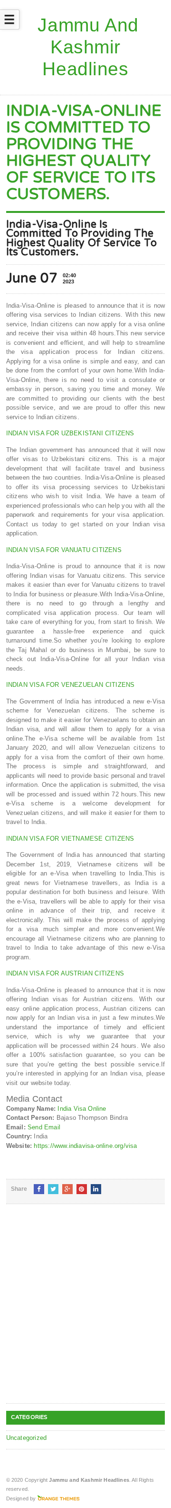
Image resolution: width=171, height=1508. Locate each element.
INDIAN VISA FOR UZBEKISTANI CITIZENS (70, 433)
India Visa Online (81, 1108)
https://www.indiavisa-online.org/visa (85, 1145)
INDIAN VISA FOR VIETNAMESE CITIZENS (70, 838)
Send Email (44, 1127)
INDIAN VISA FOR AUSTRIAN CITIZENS (65, 973)
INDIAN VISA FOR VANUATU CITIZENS (64, 549)
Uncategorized (26, 1437)
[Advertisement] (85, 1311)
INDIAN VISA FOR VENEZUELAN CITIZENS (70, 684)
